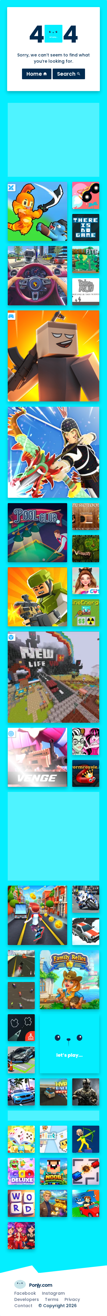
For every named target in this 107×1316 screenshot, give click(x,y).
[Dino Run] (86, 291)
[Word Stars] (21, 1203)
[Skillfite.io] (86, 259)
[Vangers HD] (86, 548)
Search (69, 73)
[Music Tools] (86, 516)
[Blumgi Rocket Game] (86, 195)
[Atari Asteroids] (21, 1027)
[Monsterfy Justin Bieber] (86, 741)
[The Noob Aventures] (53, 1171)
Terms (52, 1299)
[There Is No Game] (86, 227)
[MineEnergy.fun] (86, 612)
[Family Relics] (69, 979)
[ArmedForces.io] (86, 1092)
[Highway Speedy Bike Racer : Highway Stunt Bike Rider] (21, 963)
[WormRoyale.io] (86, 773)
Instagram (53, 1293)
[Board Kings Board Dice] (21, 1139)
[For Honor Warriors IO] (69, 1043)
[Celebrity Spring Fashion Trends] (86, 580)
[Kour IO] (37, 596)
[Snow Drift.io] (86, 931)
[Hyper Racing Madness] (53, 1092)
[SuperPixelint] (53, 1139)
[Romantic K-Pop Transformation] (21, 1235)
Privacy (72, 1299)
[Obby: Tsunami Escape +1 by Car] (86, 1203)
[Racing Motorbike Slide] (86, 899)
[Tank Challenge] (86, 1171)
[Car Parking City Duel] (21, 1060)
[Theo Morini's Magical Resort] (53, 1203)
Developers (26, 1299)
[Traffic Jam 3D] (37, 275)
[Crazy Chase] (21, 995)
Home (36, 73)
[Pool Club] (37, 532)
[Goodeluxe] (21, 1171)
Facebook (25, 1293)
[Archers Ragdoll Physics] (86, 1139)
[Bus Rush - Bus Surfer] (37, 915)
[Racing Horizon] (21, 1092)
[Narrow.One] (54, 452)
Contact (23, 1306)
